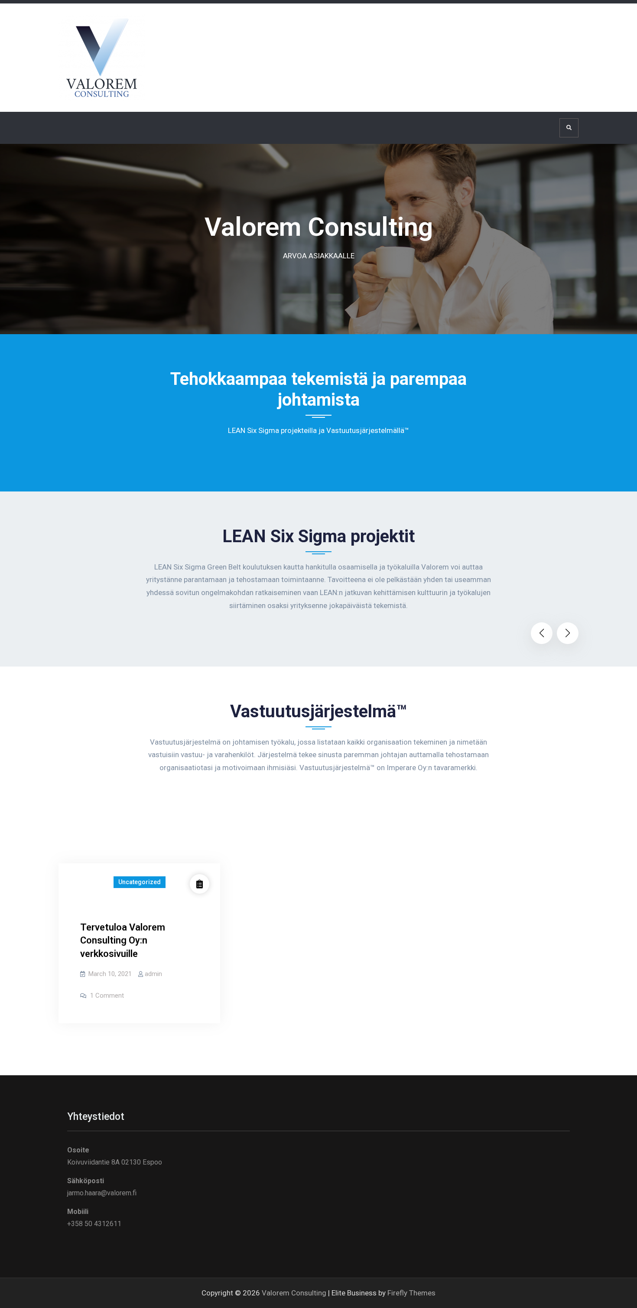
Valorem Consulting (294, 1292)
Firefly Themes (411, 1292)
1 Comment (107, 995)
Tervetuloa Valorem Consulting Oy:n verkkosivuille (122, 941)
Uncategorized (139, 882)
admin (153, 974)
